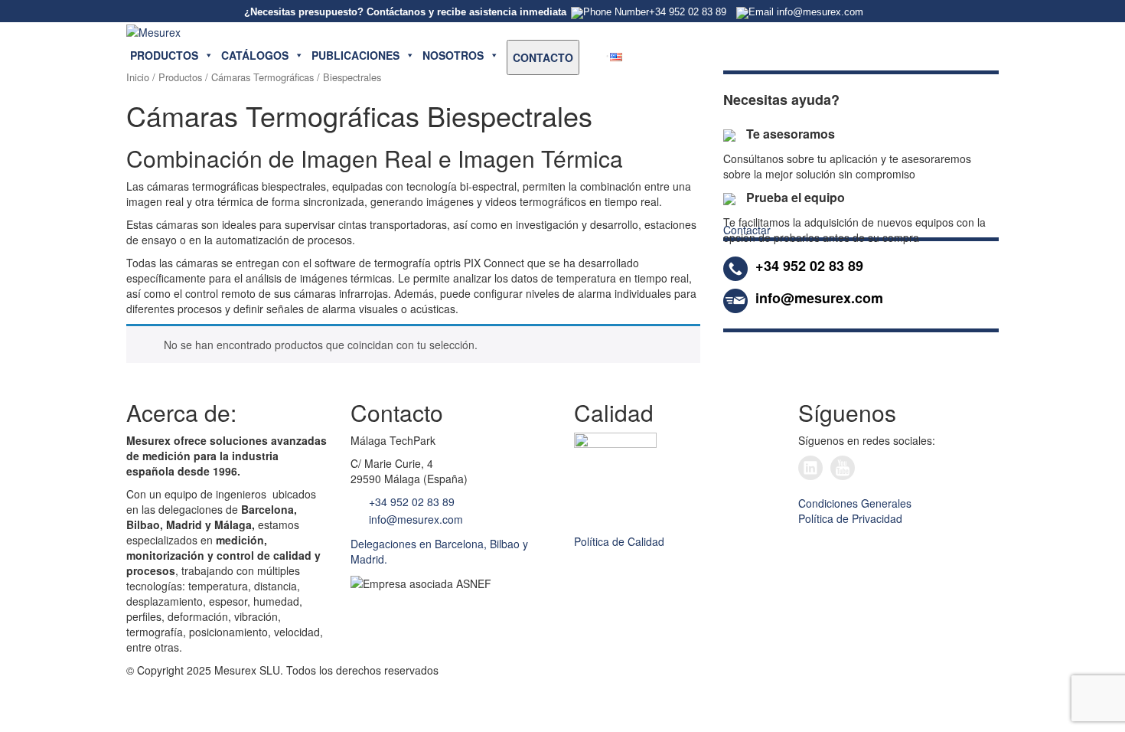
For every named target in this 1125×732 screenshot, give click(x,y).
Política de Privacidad (850, 518)
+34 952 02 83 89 (410, 501)
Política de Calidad (619, 541)
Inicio (137, 77)
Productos (180, 77)
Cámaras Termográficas (262, 77)
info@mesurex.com (414, 519)
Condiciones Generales (854, 503)
